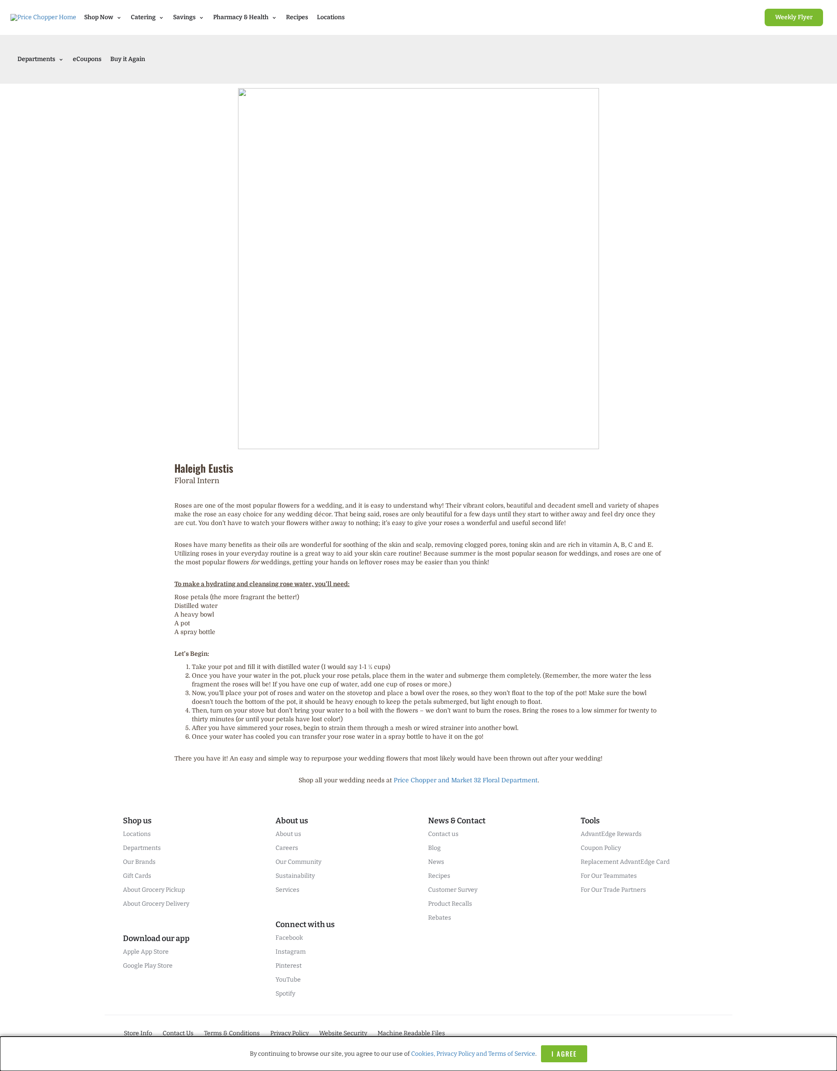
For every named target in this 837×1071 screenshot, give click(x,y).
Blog (434, 848)
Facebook (289, 937)
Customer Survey (452, 890)
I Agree (564, 1053)
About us (288, 834)
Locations (331, 17)
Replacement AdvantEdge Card (625, 862)
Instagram (291, 951)
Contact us (443, 834)
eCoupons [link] (87, 59)
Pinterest (289, 965)
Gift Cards (137, 876)
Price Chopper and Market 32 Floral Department (466, 780)
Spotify (285, 993)
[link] (794, 17)
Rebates (439, 917)
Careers (287, 848)
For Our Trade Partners (613, 890)
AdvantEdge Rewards (611, 834)
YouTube (288, 979)
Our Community (298, 862)
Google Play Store (148, 965)
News (436, 862)
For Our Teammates (609, 876)
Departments (142, 848)
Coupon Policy (601, 848)
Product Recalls (450, 903)
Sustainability (295, 876)
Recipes (297, 17)
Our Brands (139, 862)
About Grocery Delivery (156, 903)
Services (287, 890)
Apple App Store (146, 951)
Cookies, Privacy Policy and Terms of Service (473, 1053)
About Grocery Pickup (154, 890)
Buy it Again (127, 59)
